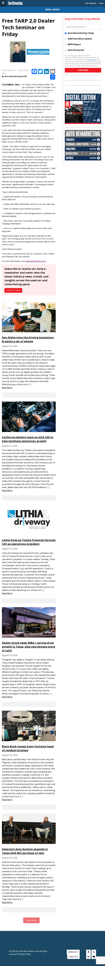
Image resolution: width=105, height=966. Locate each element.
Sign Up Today (13, 290)
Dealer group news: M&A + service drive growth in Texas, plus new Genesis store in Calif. (28, 646)
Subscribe (83, 70)
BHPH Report (74, 44)
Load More (31, 920)
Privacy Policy (92, 60)
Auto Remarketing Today (81, 33)
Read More (7, 388)
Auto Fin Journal (76, 50)
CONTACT (73, 956)
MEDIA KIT (73, 952)
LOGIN (101, 3)
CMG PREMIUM (90, 3)
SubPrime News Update (80, 38)
